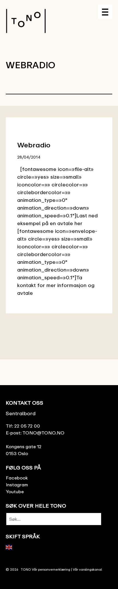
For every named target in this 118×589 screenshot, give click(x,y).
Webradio (33, 145)
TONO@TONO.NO (43, 433)
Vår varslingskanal (87, 569)
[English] (9, 546)
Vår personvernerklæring (51, 569)
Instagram (17, 484)
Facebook (17, 478)
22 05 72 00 (27, 426)
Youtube (15, 491)
